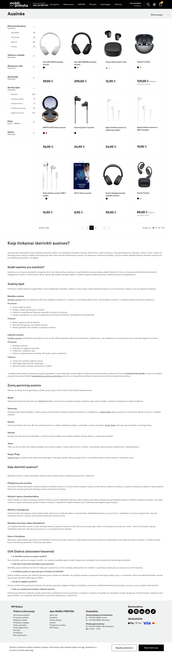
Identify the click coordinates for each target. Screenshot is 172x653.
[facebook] (130, 611)
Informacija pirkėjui (21, 615)
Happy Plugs (13, 458)
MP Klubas (54, 628)
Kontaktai (53, 617)
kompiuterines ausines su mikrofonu (47, 376)
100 (163, 228)
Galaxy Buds (106, 412)
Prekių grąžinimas (20, 628)
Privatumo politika (21, 617)
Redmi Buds (110, 425)
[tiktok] (153, 611)
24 (156, 228)
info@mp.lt (109, 626)
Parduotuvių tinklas (58, 625)
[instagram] (136, 611)
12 (153, 228)
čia (83, 647)
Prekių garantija (19, 625)
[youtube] (147, 611)
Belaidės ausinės (15, 300)
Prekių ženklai (55, 620)
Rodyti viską (44, 228)
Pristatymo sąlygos (21, 622)
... (99, 228)
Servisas (16, 630)
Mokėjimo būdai (20, 620)
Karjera (53, 622)
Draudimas (17, 633)
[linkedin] (141, 611)
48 (159, 228)
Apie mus (54, 615)
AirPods (41, 401)
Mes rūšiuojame (20, 635)
